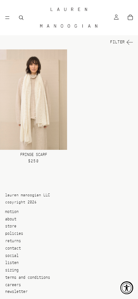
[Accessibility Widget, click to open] (126, 287)
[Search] (21, 18)
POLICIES (14, 234)
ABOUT (10, 219)
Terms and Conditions (27, 278)
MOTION (12, 212)
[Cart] (130, 17)
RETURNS (13, 241)
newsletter (16, 292)
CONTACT (13, 248)
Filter (117, 42)
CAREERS (13, 285)
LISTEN (12, 263)
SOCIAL (12, 256)
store (10, 227)
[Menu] (7, 17)
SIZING (12, 271)
